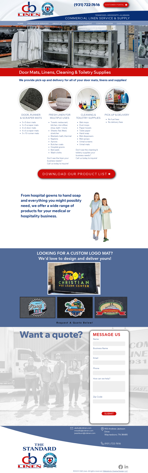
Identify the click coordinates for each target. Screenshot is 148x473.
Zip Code (97, 397)
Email (95, 358)
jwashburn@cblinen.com (84, 433)
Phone (96, 368)
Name (96, 339)
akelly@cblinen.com (82, 428)
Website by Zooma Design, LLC (115, 471)
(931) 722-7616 (87, 4)
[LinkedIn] (126, 467)
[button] (100, 217)
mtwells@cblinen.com (83, 430)
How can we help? (101, 379)
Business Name (100, 348)
